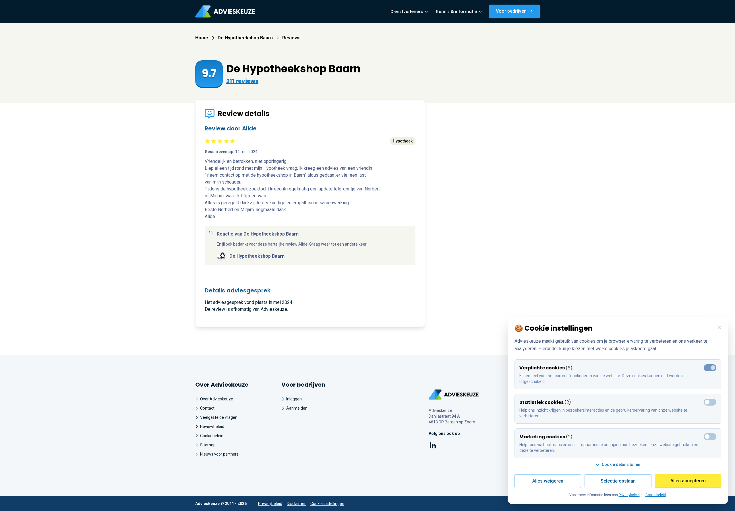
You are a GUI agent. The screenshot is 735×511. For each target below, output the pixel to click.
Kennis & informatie (456, 11)
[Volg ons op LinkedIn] (433, 446)
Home (201, 38)
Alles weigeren (547, 481)
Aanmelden (296, 408)
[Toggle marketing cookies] (710, 402)
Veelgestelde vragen (218, 417)
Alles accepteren (688, 480)
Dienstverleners (406, 11)
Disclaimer (296, 503)
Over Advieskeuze (216, 399)
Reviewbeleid (212, 426)
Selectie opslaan (618, 481)
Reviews (291, 38)
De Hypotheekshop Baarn (245, 38)
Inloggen (294, 399)
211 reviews (242, 81)
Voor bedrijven (511, 11)
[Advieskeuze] (225, 11)
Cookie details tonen (621, 464)
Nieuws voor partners (219, 454)
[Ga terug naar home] (454, 394)
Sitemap (208, 445)
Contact (207, 408)
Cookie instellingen (327, 503)
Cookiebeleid (211, 435)
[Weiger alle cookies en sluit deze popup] (719, 327)
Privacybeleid (270, 503)
